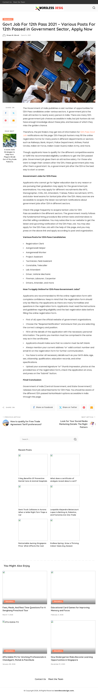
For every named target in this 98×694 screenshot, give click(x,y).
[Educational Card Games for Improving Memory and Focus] (73, 587)
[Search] (93, 8)
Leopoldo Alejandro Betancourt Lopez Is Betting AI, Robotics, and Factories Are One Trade (64, 512)
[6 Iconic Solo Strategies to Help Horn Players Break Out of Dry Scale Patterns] (9, 140)
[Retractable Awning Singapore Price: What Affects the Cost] (33, 530)
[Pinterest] (6, 121)
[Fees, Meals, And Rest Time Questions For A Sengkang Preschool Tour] (25, 587)
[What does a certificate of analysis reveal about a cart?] (65, 465)
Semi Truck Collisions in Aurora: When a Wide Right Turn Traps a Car (32, 512)
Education (8, 19)
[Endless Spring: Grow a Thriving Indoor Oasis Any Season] (65, 530)
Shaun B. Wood (13, 35)
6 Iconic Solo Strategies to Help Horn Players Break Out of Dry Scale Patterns (9, 156)
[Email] (13, 121)
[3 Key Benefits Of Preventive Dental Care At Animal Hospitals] (33, 465)
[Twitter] (13, 113)
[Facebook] (6, 113)
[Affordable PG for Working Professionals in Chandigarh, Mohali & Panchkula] (25, 637)
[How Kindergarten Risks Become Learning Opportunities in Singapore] (73, 637)
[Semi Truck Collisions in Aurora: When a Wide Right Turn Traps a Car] (33, 496)
